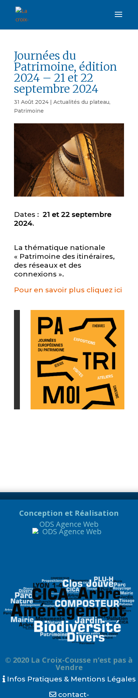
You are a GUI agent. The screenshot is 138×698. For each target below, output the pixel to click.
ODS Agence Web (69, 524)
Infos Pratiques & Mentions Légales (70, 679)
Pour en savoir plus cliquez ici (68, 290)
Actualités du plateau (81, 102)
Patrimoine (29, 110)
